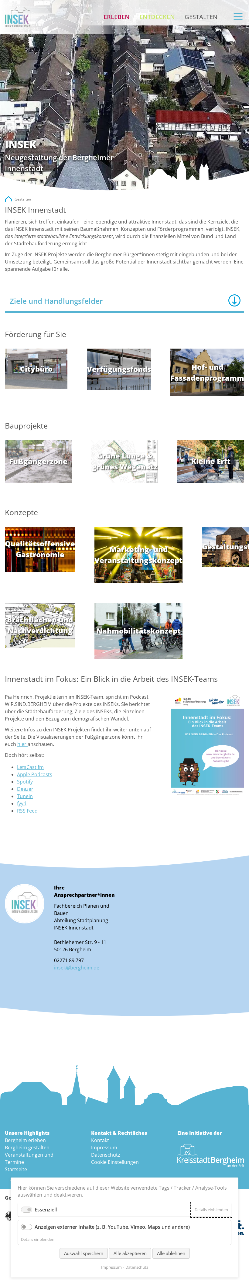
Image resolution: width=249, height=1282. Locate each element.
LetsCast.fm (30, 767)
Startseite (16, 1169)
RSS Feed (27, 810)
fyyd (21, 803)
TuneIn (25, 796)
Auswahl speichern (83, 1253)
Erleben (117, 17)
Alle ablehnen (171, 1253)
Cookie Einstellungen (115, 1162)
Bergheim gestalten (27, 1147)
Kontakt (100, 1140)
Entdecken (157, 17)
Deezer (25, 789)
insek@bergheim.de (76, 967)
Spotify (25, 781)
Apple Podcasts (34, 774)
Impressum (104, 1147)
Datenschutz (105, 1154)
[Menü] (238, 17)
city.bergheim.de (8, 199)
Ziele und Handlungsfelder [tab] (56, 301)
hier (22, 744)
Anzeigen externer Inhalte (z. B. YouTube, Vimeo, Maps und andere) (112, 1227)
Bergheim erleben (25, 1140)
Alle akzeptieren (130, 1253)
